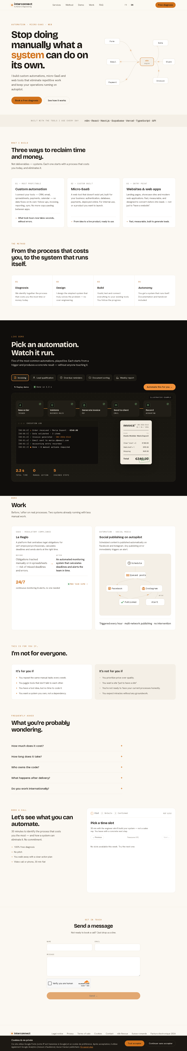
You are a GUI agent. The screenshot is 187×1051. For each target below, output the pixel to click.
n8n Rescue (122, 1033)
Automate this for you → (159, 387)
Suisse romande (139, 1033)
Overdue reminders (73, 377)
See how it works (57, 100)
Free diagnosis (165, 5)
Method (69, 5)
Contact (109, 1033)
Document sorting (101, 377)
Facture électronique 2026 (163, 1033)
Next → (167, 837)
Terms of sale (83, 1033)
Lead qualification (45, 377)
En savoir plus (86, 1047)
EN (132, 5)
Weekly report (127, 377)
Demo (81, 5)
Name (49, 942)
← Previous (97, 837)
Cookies (98, 1033)
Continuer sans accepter (161, 1043)
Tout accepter (134, 1043)
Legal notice (57, 1033)
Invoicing (22, 377)
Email (97, 942)
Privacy (70, 1033)
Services (57, 5)
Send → (93, 995)
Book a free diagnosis (26, 100)
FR (126, 5)
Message (50, 954)
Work (91, 5)
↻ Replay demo (21, 387)
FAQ (101, 5)
